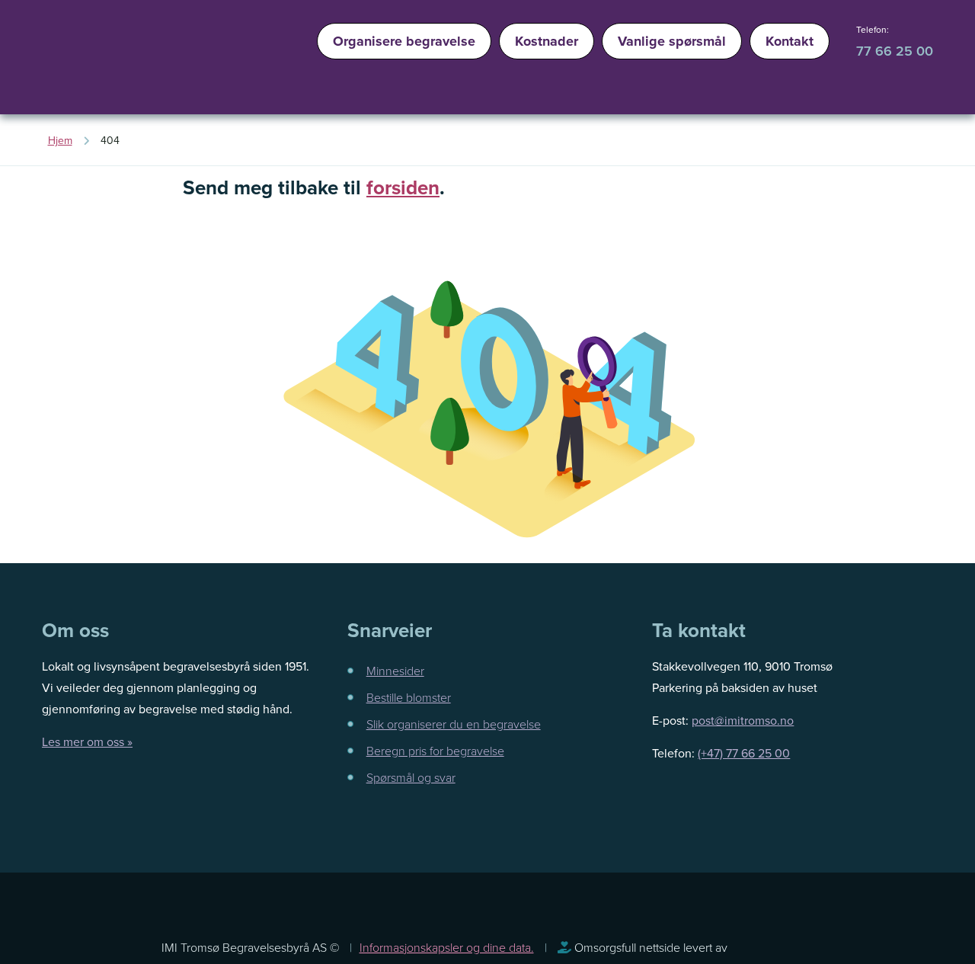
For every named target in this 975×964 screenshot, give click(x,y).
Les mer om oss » (87, 741)
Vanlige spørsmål (672, 41)
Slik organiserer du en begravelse (453, 724)
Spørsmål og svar (411, 777)
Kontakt (790, 41)
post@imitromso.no (743, 720)
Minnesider (395, 670)
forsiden (403, 187)
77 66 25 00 (894, 50)
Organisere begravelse (404, 41)
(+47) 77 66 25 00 (744, 753)
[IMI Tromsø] (84, 61)
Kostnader (546, 41)
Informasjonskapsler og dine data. (447, 947)
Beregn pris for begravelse (435, 750)
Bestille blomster (408, 697)
